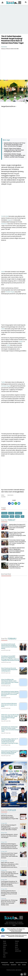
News (2, 721)
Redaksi (12, 962)
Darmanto (4, 47)
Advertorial (18, 951)
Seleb (16, 945)
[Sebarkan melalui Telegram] (19, 503)
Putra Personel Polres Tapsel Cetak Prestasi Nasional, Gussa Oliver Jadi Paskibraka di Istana (9, 855)
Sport (16, 947)
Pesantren (4, 224)
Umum (3, 662)
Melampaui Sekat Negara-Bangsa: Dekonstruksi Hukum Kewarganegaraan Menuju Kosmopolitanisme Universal (9, 846)
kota (2, 650)
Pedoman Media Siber (21, 962)
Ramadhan (5, 516)
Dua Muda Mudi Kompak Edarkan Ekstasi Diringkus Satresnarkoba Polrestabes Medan (9, 646)
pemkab (11, 513)
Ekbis (4, 947)
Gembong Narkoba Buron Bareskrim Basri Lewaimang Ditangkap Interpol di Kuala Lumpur (9, 893)
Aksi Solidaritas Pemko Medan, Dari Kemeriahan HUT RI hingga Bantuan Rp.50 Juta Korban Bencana (10, 694)
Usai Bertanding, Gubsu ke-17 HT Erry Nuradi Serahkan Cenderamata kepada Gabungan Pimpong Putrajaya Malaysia (10, 741)
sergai (17, 516)
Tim (2, 216)
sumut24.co (11, 106)
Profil (16, 943)
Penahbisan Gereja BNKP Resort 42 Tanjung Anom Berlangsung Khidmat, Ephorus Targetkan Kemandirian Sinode (10, 658)
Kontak (24, 964)
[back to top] (24, 974)
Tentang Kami (4, 962)
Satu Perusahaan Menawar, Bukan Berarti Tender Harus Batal (9, 705)
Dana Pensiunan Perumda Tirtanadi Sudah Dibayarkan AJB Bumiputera (9, 669)
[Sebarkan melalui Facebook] (9, 503)
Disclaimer (13, 964)
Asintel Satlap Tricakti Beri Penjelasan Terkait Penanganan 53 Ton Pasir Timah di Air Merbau (16, 566)
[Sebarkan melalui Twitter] (12, 503)
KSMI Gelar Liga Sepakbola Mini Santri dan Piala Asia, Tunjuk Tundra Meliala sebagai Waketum (10, 717)
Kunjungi (4, 513)
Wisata (17, 941)
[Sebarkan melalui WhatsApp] (15, 503)
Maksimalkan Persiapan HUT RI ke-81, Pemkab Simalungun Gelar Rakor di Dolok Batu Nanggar (15, 144)
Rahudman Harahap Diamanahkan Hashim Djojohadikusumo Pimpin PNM (9, 817)
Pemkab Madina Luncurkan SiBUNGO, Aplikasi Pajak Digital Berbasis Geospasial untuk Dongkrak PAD (17, 558)
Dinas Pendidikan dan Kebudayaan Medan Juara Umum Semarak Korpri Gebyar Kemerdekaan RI (10, 682)
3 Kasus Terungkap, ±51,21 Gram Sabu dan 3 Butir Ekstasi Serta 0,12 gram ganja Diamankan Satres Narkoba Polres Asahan (9, 875)
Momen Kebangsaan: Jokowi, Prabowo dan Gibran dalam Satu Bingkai (9, 836)
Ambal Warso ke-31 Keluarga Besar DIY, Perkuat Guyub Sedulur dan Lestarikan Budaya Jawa (10, 729)
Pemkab (11, 174)
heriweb (19, 970)
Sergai (3, 106)
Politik (4, 943)
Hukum (5, 945)
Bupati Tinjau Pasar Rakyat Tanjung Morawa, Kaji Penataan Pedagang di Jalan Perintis (14, 150)
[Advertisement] (14, 19)
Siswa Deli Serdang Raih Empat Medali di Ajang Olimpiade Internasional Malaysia (10, 752)
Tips (4, 955)
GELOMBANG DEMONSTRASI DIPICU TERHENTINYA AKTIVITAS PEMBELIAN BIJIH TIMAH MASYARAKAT (17, 550)
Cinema (5, 953)
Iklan (19, 964)
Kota (4, 949)
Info (4, 951)
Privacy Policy (5, 964)
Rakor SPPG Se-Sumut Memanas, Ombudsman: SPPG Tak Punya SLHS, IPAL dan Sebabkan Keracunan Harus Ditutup (9, 865)
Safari (18, 176)
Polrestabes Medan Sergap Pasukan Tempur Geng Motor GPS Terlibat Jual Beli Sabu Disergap (14, 155)
